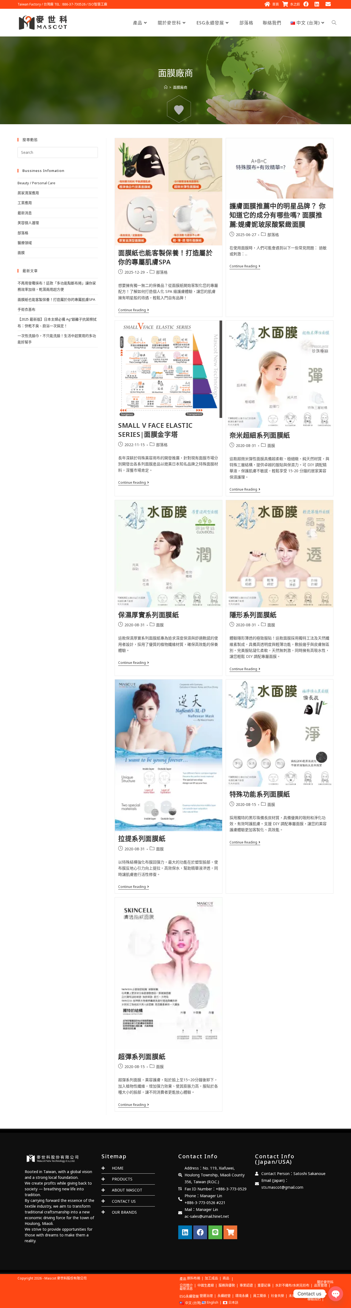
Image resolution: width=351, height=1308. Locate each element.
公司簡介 (186, 1285)
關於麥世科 (325, 1282)
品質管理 (320, 1285)
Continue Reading (133, 310)
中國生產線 (205, 1285)
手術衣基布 (26, 309)
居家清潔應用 (28, 192)
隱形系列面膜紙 (253, 614)
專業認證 (246, 1285)
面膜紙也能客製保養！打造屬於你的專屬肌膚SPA (165, 257)
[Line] (215, 1232)
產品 (183, 1278)
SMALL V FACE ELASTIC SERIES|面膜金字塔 (155, 430)
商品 (226, 1278)
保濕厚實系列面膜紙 (148, 614)
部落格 (162, 272)
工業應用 (25, 202)
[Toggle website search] (334, 23)
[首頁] (166, 87)
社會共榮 (277, 1295)
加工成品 (211, 1278)
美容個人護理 (28, 222)
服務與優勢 (227, 1285)
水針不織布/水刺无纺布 (292, 1285)
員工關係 (259, 1295)
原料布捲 (193, 1278)
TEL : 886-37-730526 (70, 4)
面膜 (271, 445)
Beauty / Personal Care (36, 182)
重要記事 (264, 1285)
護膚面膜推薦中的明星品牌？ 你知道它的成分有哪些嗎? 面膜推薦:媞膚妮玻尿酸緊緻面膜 (278, 215)
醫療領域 (25, 242)
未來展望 (295, 1295)
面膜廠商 (180, 87)
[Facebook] (200, 1232)
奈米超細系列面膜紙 (260, 435)
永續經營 (224, 1295)
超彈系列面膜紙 (141, 1056)
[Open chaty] (335, 1293)
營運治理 (206, 1295)
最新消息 (25, 212)
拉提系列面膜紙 (141, 838)
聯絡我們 (314, 1299)
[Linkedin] (185, 1232)
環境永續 (241, 1295)
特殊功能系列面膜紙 (260, 794)
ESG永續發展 (189, 1296)
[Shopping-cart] (230, 1232)
